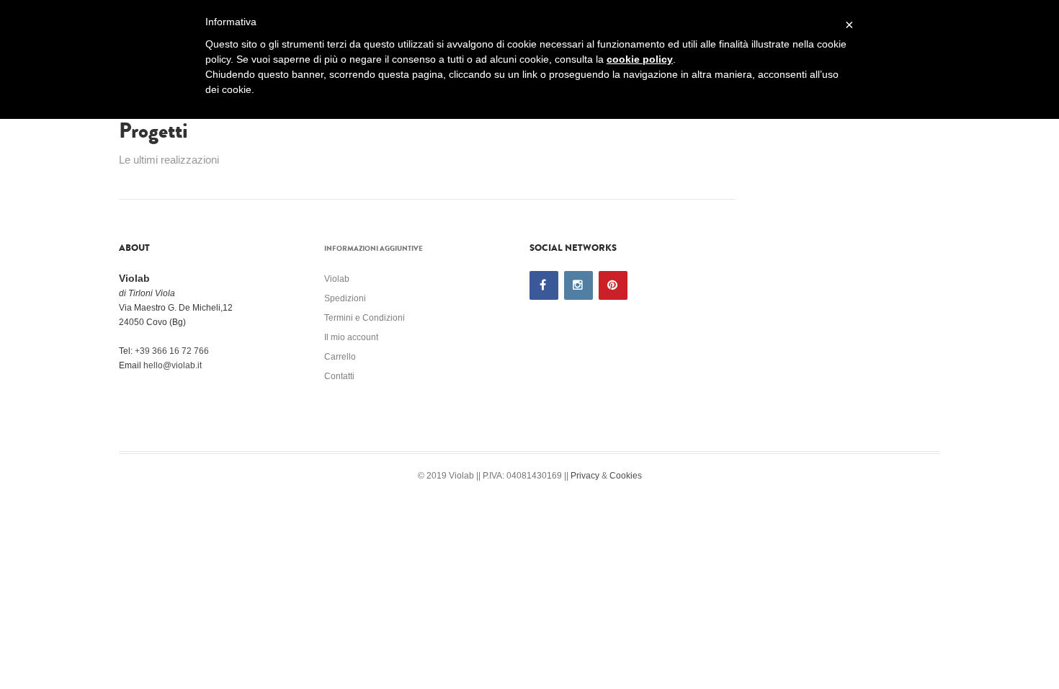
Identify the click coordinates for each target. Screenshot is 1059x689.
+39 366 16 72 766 (172, 351)
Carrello (340, 357)
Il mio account (351, 337)
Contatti (339, 376)
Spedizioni (345, 298)
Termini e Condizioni (364, 318)
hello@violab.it (172, 365)
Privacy (585, 476)
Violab (336, 279)
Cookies (625, 476)
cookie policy (640, 59)
